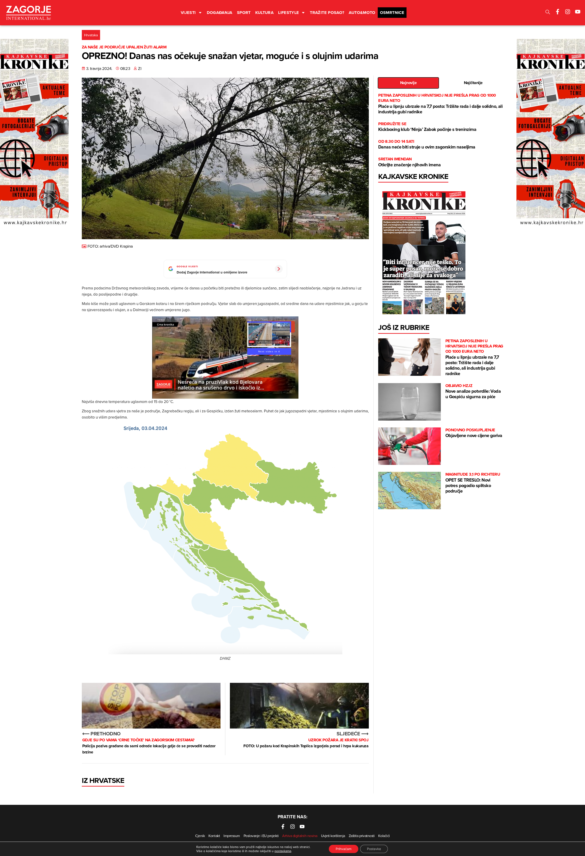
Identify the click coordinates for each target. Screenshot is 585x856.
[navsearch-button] (547, 12)
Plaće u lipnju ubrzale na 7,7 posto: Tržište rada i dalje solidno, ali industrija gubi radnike (440, 104)
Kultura (264, 13)
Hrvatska (91, 34)
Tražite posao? (327, 13)
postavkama (282, 851)
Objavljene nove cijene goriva (473, 433)
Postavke (374, 849)
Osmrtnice (392, 13)
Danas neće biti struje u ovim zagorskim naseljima (426, 144)
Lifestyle (288, 13)
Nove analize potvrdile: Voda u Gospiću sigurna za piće (473, 391)
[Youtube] (577, 11)
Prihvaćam (343, 849)
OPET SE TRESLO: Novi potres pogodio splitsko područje (472, 483)
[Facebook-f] (557, 11)
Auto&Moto (362, 13)
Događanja (219, 13)
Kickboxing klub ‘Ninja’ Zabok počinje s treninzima (427, 127)
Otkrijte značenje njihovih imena (409, 162)
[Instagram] (567, 11)
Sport (244, 13)
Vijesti (188, 13)
